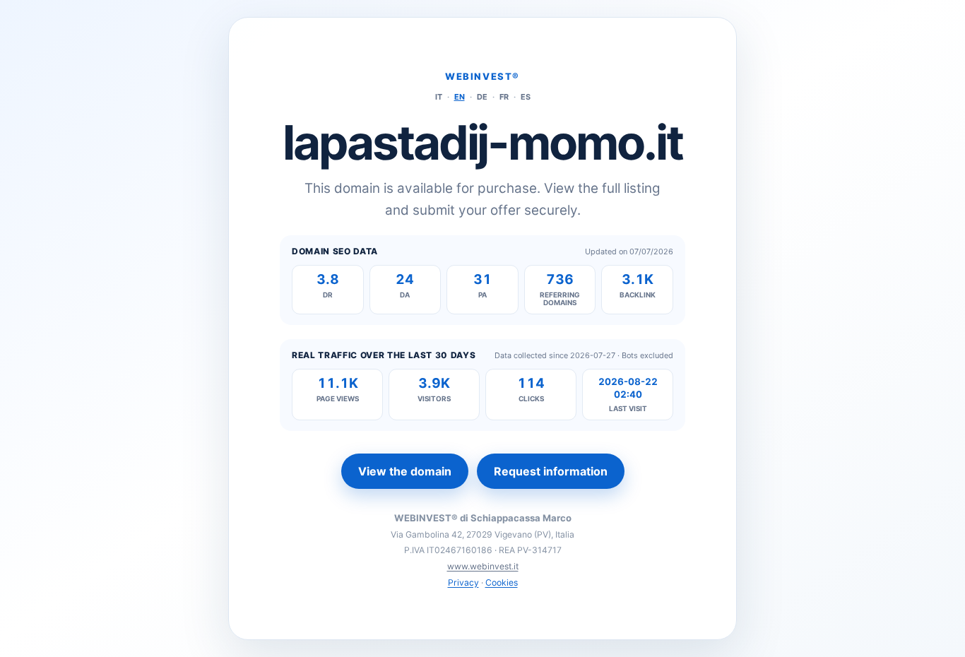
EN (459, 97)
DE (482, 97)
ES (526, 97)
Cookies (501, 582)
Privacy (463, 582)
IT (438, 97)
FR (504, 97)
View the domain (404, 471)
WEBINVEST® (482, 76)
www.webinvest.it (483, 566)
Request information (551, 471)
